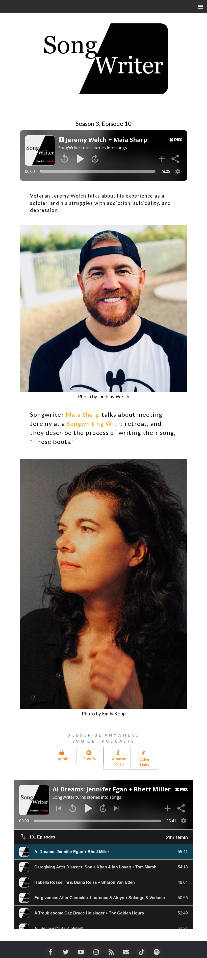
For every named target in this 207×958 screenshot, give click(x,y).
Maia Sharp (83, 414)
